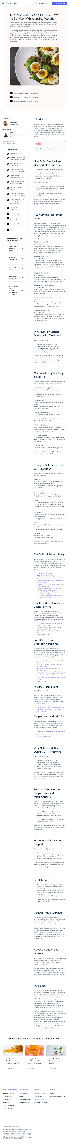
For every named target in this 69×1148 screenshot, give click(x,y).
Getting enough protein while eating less (49, 596)
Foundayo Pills (7, 1102)
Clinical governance (24, 1102)
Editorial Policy (38, 1096)
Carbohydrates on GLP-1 (44, 597)
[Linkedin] (59, 1126)
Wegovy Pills (7, 1099)
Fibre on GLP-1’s (42, 681)
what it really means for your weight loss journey (49, 589)
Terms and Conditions (40, 1093)
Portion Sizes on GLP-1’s (44, 594)
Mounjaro (38, 32)
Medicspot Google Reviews (57, 1096)
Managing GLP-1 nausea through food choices (51, 592)
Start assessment (59, 3)
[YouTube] (65, 1126)
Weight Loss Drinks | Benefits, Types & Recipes (51, 672)
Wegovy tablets (15, 34)
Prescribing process (24, 1099)
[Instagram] (56, 1126)
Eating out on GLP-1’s (43, 635)
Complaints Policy (39, 1099)
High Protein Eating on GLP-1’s (46, 575)
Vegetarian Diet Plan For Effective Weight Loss (51, 707)
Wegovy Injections (8, 1096)
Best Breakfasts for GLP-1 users (46, 629)
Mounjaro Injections (8, 1093)
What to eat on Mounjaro (44, 149)
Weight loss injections (9, 1105)
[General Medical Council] (11, 1120)
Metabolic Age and (43, 588)
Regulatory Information (40, 1102)
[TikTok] (62, 1126)
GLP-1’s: (51, 588)
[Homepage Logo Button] (11, 3)
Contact (52, 1093)
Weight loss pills (7, 1108)
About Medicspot (23, 1093)
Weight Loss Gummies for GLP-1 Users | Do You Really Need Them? (50, 736)
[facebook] (53, 1126)
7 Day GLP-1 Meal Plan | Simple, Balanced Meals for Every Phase (50, 624)
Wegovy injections (50, 32)
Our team (21, 1096)
